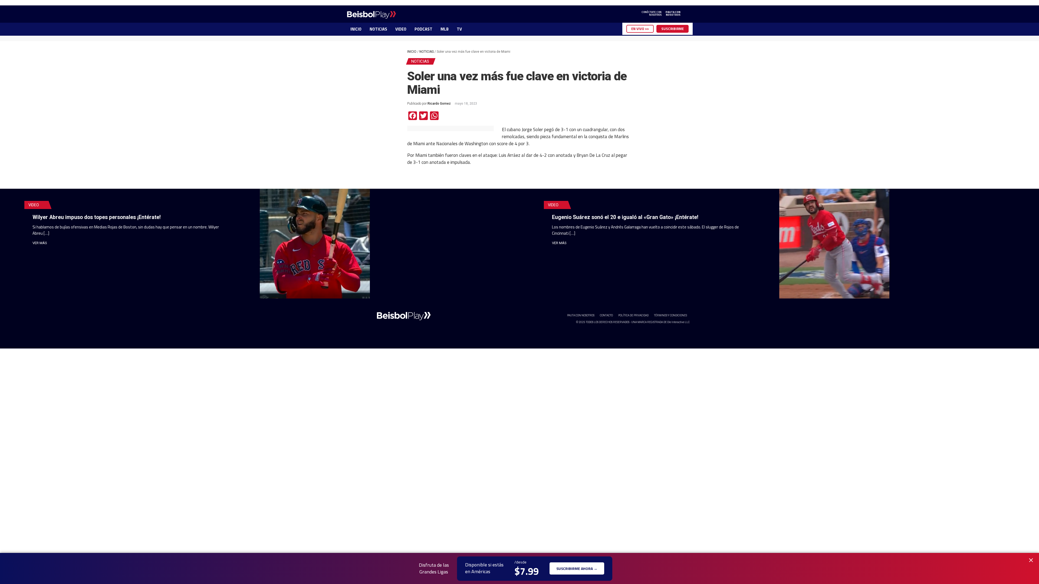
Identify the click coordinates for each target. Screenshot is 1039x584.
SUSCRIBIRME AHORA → (576, 568)
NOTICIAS (378, 29)
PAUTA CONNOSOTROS (673, 13)
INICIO (355, 29)
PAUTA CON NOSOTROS (580, 315)
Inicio (411, 52)
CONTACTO (606, 315)
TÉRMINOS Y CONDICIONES (670, 315)
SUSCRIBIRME (672, 28)
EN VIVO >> (640, 28)
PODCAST (423, 29)
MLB (444, 29)
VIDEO (400, 29)
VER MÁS (39, 243)
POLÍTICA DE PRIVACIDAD (633, 315)
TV (459, 29)
